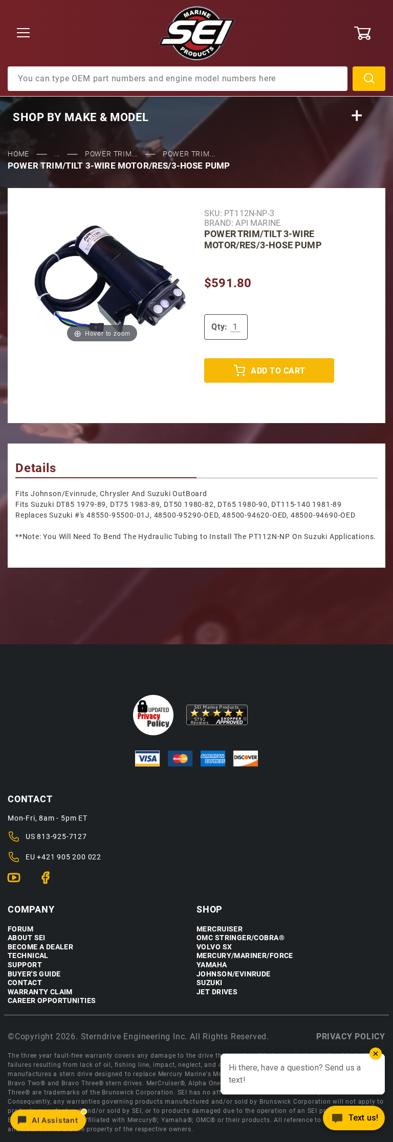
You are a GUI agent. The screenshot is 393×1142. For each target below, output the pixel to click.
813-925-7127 (62, 836)
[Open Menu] (23, 33)
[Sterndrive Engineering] (196, 33)
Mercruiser (219, 929)
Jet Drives (216, 992)
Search (369, 78)
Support (25, 965)
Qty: (219, 327)
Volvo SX (214, 947)
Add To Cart (278, 371)
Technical (28, 956)
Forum (20, 929)
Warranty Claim (40, 992)
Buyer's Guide (34, 974)
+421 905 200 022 (69, 857)
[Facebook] (49, 882)
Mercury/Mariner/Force (244, 956)
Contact (25, 983)
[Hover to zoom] (102, 280)
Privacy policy (350, 1036)
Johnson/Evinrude (233, 974)
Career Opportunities (52, 1001)
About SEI (27, 938)
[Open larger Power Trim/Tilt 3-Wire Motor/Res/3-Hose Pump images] (102, 280)
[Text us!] (354, 1121)
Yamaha (211, 965)
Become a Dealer (40, 947)
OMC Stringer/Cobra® (240, 938)
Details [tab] (35, 468)
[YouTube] (18, 882)
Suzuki (209, 983)
